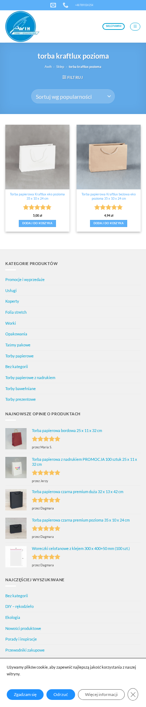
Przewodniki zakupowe (25, 650)
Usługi (11, 290)
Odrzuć (61, 694)
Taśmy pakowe (17, 344)
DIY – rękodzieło (19, 606)
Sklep (60, 67)
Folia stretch (16, 312)
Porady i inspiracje (21, 639)
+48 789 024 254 (84, 5)
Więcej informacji (101, 694)
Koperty (12, 301)
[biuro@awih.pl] (54, 5)
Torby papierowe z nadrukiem (30, 377)
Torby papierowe (19, 356)
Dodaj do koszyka (37, 223)
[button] (135, 27)
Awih (48, 67)
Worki (10, 323)
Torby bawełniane (20, 388)
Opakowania (16, 333)
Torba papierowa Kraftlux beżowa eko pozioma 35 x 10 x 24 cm (109, 196)
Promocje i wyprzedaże (25, 279)
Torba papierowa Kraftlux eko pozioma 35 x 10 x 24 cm (37, 196)
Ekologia (12, 617)
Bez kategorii (16, 366)
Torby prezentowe (20, 399)
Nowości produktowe (23, 628)
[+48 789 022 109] (66, 5)
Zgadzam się (25, 694)
